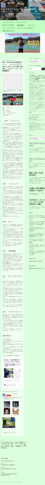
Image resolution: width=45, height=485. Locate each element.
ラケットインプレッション (21, 22)
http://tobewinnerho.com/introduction (36, 261)
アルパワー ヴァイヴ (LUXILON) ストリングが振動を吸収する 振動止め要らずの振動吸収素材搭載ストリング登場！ (37, 235)
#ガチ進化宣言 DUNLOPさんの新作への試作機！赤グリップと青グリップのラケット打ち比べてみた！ (37, 246)
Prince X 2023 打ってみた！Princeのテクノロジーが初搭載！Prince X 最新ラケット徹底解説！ (37, 240)
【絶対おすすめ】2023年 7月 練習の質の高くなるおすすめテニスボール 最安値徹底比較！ (37, 217)
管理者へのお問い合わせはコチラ (9, 30)
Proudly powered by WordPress (16, 482)
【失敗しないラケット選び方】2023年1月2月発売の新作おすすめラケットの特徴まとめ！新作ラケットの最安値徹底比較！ (37, 223)
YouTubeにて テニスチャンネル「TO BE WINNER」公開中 (37, 202)
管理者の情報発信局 (20, 25)
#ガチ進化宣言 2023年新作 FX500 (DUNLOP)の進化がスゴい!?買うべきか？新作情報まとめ (36, 229)
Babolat (5, 432)
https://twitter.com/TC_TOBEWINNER (8, 464)
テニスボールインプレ (31, 25)
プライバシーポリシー (5, 482)
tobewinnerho (12, 60)
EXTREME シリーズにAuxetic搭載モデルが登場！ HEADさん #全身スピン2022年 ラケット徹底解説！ (37, 252)
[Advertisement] (12, 81)
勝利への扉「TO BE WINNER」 (9, 25)
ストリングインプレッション (8, 22)
